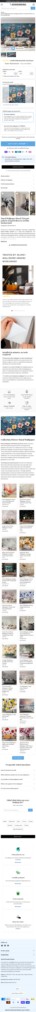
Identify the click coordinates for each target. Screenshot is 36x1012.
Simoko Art (22, 689)
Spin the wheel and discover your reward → (18, 1010)
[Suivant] (33, 279)
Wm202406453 (18, 829)
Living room (18, 825)
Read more (4, 241)
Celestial (22, 504)
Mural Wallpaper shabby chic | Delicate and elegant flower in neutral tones (26, 634)
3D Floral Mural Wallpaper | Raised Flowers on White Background (7, 689)
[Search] (33, 8)
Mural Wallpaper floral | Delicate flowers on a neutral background (26, 580)
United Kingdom (17, 993)
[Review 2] (13, 310)
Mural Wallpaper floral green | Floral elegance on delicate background (26, 661)
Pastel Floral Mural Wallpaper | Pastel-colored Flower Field (25, 501)
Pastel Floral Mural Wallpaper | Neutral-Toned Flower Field (8, 633)
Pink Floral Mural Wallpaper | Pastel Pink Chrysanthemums (8, 607)
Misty (3, 557)
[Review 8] (21, 310)
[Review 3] (14, 310)
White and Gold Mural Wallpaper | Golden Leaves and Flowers (8, 554)
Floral (24, 821)
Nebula (21, 530)
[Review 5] (17, 310)
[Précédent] (3, 279)
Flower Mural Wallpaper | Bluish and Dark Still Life (26, 527)
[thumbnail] (11, 54)
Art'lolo (21, 608)
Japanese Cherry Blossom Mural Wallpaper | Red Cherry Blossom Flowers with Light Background (26, 746)
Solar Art (4, 664)
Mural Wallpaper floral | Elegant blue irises (26, 606)
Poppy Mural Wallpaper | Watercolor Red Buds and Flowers (9, 744)
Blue (18, 821)
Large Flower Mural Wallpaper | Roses (7, 526)
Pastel (26, 825)
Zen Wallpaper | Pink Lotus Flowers (25, 687)
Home (2, 12)
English (17, 988)
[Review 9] (22, 310)
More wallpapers (18, 758)
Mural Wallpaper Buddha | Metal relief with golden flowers (9, 580)
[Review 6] (18, 310)
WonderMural (12, 225)
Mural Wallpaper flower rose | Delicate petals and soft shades (8, 501)
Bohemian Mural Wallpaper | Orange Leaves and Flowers (25, 554)
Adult (5, 821)
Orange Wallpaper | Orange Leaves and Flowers (7, 661)
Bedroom (12, 821)
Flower (31, 821)
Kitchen (10, 825)
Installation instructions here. (19, 244)
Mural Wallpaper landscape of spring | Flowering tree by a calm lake (26, 717)
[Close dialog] (34, 1010)
